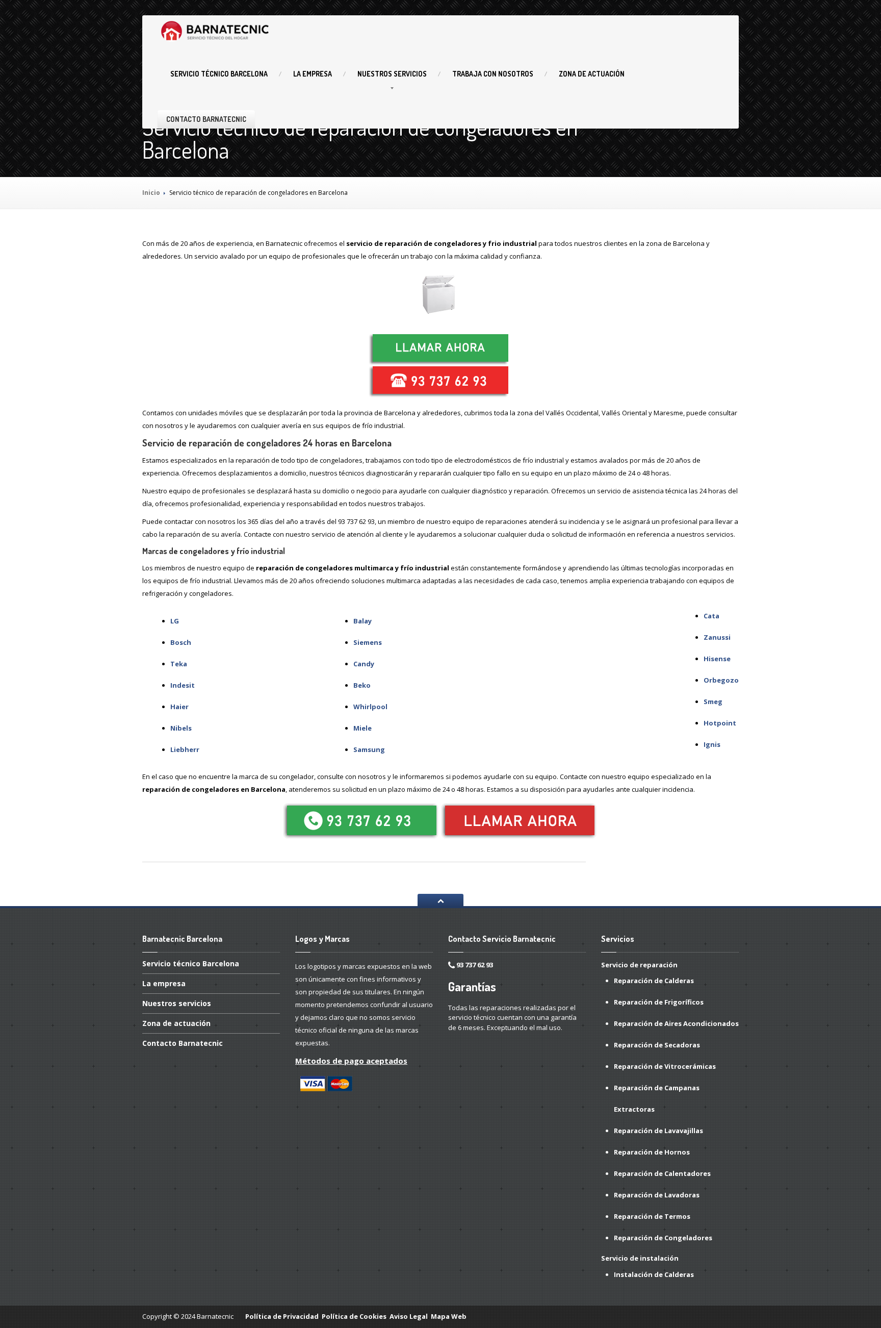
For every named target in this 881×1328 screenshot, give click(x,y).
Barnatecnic (182, 1043)
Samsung (369, 749)
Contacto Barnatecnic (206, 119)
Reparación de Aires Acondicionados (676, 1023)
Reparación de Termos (652, 1216)
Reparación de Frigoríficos (659, 1002)
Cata (711, 615)
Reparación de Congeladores (663, 1237)
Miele (362, 728)
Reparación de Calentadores (662, 1173)
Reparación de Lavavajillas (658, 1130)
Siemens (367, 642)
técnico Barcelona (219, 73)
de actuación (592, 73)
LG (174, 620)
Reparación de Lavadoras (656, 1194)
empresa (312, 73)
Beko (362, 685)
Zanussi (717, 637)
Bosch (180, 642)
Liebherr (184, 749)
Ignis (712, 744)
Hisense (717, 658)
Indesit (182, 685)
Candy (363, 663)
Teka (178, 663)
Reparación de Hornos (652, 1152)
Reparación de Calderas (654, 980)
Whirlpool (370, 706)
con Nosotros (492, 73)
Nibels (181, 728)
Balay (362, 620)
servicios (392, 73)
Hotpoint (720, 723)
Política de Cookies (354, 1316)
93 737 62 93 (474, 964)
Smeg (713, 701)
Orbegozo (721, 680)
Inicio (151, 192)
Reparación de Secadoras (657, 1044)
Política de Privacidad (282, 1316)
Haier (179, 706)
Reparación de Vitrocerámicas (665, 1066)
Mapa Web (449, 1316)
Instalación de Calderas (654, 1274)
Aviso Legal (409, 1316)
